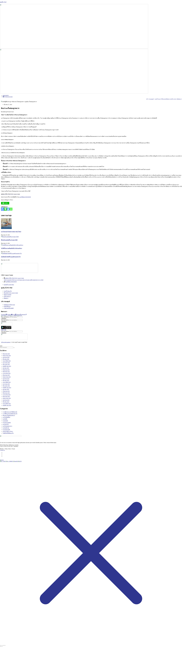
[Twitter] (8, 209)
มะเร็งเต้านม (6, 427)
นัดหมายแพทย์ (7, 294)
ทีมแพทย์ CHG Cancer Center (11, 292)
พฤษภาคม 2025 (7, 376)
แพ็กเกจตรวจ (174, 99)
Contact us (2, 450)
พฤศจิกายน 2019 (7, 405)
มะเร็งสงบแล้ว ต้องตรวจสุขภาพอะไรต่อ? (11, 231)
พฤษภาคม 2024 (7, 398)
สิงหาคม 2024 (6, 393)
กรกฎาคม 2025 (6, 373)
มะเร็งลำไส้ (5, 424)
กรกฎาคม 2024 (6, 394)
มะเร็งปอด (5, 420)
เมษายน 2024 (6, 400)
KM (17, 461)
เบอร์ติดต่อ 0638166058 (25, 197)
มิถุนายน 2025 (6, 375)
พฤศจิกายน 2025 (7, 366)
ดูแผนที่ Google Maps (9, 284)
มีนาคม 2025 (6, 380)
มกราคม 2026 (6, 362)
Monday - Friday (4, 448)
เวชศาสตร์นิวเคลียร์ (9, 308)
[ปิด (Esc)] (4, 645)
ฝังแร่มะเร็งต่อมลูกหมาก (9, 415)
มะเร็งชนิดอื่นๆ (6, 417)
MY (12, 461)
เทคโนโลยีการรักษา (8, 431)
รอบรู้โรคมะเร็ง (158, 99)
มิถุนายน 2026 (6, 353)
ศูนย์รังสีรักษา (7, 306)
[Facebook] (2, 209)
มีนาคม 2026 (6, 359)
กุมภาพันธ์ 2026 (7, 360)
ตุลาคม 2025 (6, 368)
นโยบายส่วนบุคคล (5, 342)
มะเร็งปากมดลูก (7, 422)
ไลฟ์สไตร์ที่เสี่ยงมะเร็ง (8, 433)
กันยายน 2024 (6, 391)
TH (3, 460)
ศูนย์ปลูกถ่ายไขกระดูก (9, 304)
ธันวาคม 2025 (6, 364)
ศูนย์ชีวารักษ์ (3, 2)
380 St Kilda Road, (4, 445)
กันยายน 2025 (6, 369)
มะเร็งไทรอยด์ (6, 429)
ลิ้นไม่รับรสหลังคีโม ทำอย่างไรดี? (9, 240)
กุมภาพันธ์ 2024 (7, 403)
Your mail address (5, 317)
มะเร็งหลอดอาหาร (7, 426)
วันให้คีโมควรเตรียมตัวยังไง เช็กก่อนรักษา (11, 248)
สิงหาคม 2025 (6, 371)
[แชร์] (3, 645)
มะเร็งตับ (5, 419)
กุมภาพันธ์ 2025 (7, 382)
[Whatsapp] (11, 209)
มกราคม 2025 (6, 384)
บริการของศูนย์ (150, 99)
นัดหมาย (169, 99)
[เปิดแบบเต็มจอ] (2, 645)
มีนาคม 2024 (6, 401)
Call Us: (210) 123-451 (5, 446)
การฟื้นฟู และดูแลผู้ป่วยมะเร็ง (10, 413)
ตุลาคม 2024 (6, 389)
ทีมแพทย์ (164, 99)
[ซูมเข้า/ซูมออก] (0, 645)
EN (5, 461)
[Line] (5, 209)
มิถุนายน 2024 (6, 396)
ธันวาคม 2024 (6, 385)
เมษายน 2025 (6, 378)
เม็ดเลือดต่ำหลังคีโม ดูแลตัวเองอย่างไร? (11, 256)
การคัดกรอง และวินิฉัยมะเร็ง (10, 411)
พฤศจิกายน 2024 (7, 387)
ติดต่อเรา (180, 99)
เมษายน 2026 (6, 357)
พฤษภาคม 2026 (7, 355)
